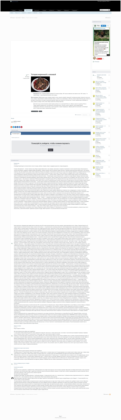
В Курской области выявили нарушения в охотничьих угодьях (101, 140)
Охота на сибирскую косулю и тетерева (21, 363)
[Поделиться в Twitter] (13, 127)
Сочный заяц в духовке (18, 367)
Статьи (29, 12)
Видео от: (17, 12)
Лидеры (59, 10)
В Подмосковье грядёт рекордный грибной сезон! (100, 161)
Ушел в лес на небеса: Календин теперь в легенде (101, 82)
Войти (50, 150)
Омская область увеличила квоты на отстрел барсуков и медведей (101, 89)
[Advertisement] (33, 31)
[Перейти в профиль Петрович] (94, 75)
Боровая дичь (16, 163)
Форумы (20, 10)
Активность (51, 10)
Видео (12, 12)
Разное (40, 12)
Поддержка (74, 10)
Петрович (100, 77)
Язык (60, 416)
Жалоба (12, 118)
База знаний (28, 10)
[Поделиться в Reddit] (11, 127)
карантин (97, 155)
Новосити (35, 12)
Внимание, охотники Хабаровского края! (99, 167)
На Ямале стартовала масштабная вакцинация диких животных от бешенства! (100, 148)
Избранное (66, 10)
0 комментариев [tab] (16, 133)
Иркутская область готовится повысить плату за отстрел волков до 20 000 (101, 96)
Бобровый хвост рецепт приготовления (21, 348)
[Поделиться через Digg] (17, 127)
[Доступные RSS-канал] (110, 394)
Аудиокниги (36, 10)
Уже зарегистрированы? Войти (104, 1)
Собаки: (23, 12)
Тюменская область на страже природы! (100, 103)
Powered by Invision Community (60, 417)
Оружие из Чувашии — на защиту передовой (100, 126)
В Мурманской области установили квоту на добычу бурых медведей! (101, 119)
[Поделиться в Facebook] (15, 127)
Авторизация (78, 114)
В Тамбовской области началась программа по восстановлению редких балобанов (100, 111)
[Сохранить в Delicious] (19, 127)
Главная (13, 10)
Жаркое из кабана (17, 325)
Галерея (44, 10)
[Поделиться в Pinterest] (21, 127)
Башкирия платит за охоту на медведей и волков (101, 133)
